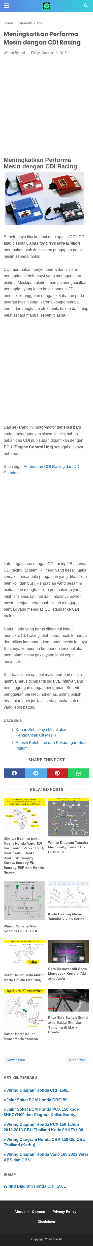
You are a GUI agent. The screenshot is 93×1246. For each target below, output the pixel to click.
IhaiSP (57, 1239)
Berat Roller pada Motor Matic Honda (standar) (24, 977)
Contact (38, 1212)
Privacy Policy (64, 1212)
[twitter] (35, 773)
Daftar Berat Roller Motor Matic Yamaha (21, 1036)
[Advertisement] (46, 107)
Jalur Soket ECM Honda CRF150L (38, 1100)
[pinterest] (57, 773)
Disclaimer (46, 1221)
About (19, 1212)
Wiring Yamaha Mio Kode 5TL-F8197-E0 (20, 928)
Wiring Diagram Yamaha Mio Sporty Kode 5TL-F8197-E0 (68, 847)
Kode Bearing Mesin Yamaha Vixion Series (66, 916)
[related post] (24, 815)
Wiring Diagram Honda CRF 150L (37, 1090)
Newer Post (16, 1060)
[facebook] (14, 773)
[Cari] (86, 7)
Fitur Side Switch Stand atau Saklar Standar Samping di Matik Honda (68, 1024)
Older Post (77, 1060)
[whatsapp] (78, 773)
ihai (22, 53)
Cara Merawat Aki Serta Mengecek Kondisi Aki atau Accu (67, 973)
